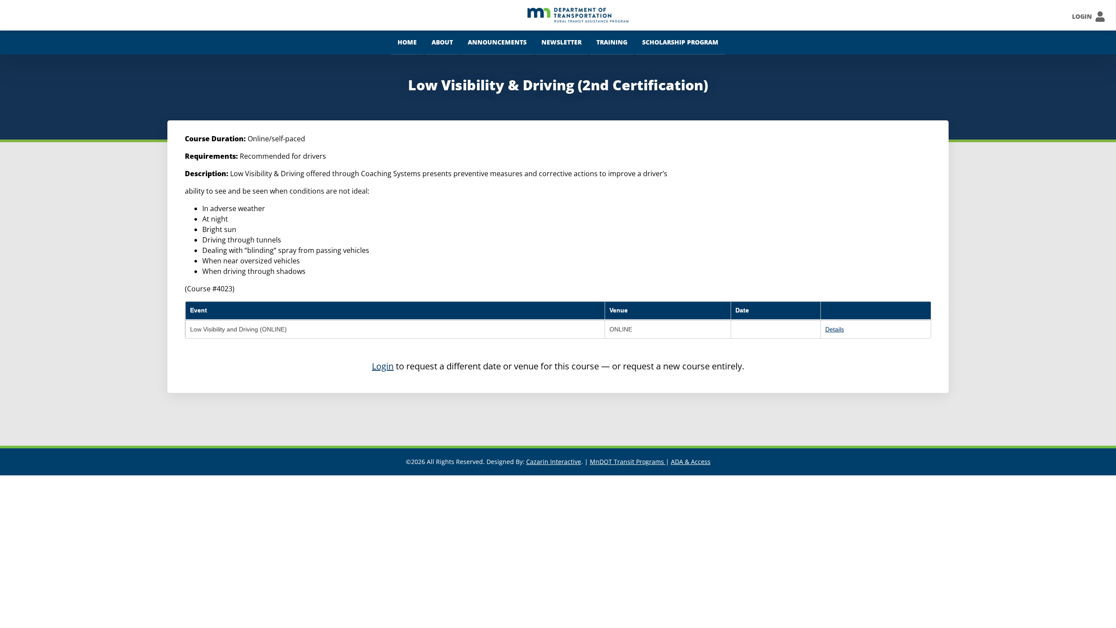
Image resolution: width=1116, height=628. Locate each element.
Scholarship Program (680, 42)
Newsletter (561, 42)
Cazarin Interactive (553, 461)
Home (407, 42)
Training (611, 42)
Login (383, 366)
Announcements (497, 42)
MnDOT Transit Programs (628, 461)
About (442, 42)
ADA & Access (691, 461)
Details (834, 329)
